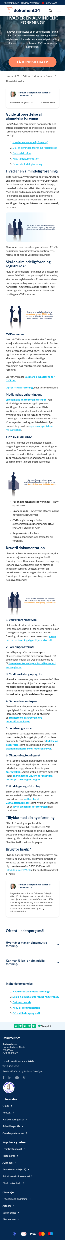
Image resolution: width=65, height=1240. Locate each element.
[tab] (32, 944)
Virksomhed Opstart (43, 76)
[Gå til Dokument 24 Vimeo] (24, 1077)
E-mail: (18, 1061)
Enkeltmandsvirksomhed (16, 1176)
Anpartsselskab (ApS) (14, 1169)
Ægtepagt (8, 1162)
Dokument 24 (12, 76)
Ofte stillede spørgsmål (26, 1013)
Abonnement (9, 1219)
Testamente (9, 1155)
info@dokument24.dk (18, 869)
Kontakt (7, 1112)
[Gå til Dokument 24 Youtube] (17, 1077)
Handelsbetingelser (13, 1119)
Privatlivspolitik (11, 1126)
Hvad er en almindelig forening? (30, 142)
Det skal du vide (21, 153)
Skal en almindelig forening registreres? (34, 147)
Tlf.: (10, 1066)
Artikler (26, 76)
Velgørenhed (9, 1212)
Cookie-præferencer (13, 1133)
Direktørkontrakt (12, 1183)
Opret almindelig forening (27, 164)
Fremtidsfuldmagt (12, 1148)
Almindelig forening (15, 81)
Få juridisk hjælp (32, 62)
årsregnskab (13, 771)
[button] (32, 944)
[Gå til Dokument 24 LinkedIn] (9, 1077)
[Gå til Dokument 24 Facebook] (3, 1077)
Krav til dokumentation (25, 158)
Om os (6, 1105)
